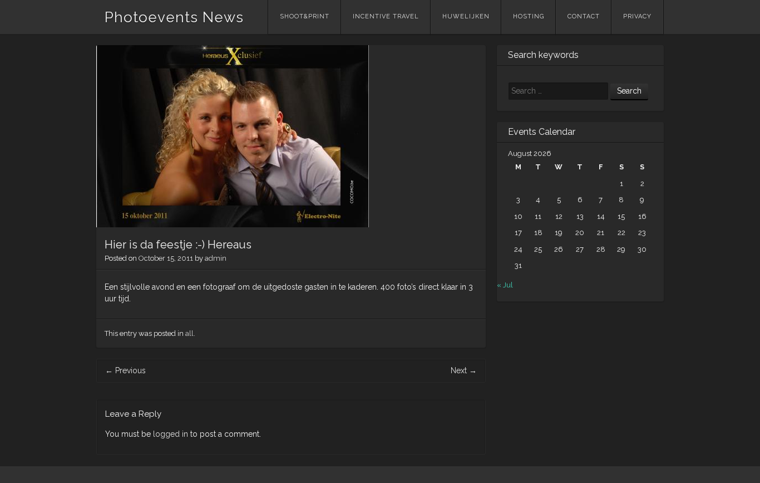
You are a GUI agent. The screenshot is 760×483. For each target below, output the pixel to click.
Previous (125, 370)
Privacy (637, 16)
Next (464, 370)
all (189, 333)
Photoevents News (174, 17)
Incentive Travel (386, 16)
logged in (170, 434)
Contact (583, 16)
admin (215, 258)
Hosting (528, 16)
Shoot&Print (304, 16)
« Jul (505, 285)
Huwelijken (466, 16)
